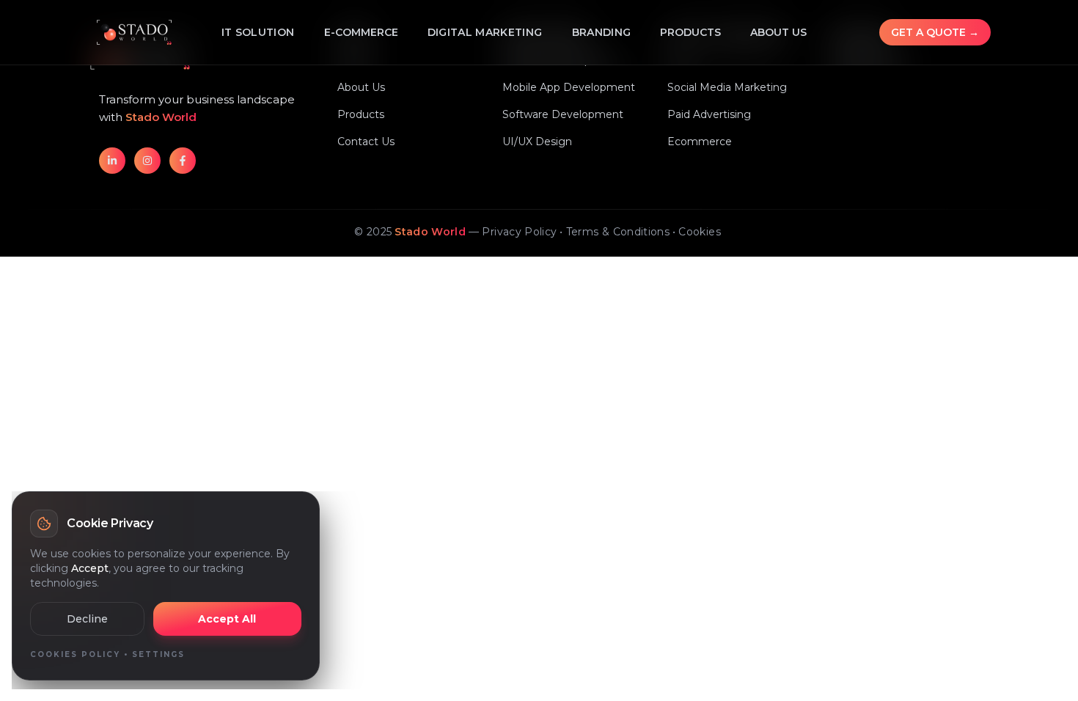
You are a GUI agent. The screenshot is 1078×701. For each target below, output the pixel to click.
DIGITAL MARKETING (485, 32)
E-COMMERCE (361, 32)
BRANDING (601, 32)
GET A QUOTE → (935, 32)
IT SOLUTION (258, 32)
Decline (87, 618)
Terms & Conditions (618, 231)
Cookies (699, 231)
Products (690, 32)
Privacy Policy (519, 231)
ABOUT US (778, 32)
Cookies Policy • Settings (107, 654)
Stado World (430, 231)
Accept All (227, 618)
